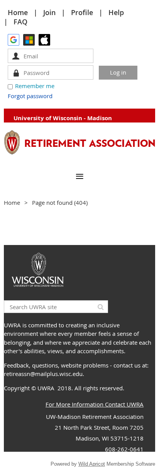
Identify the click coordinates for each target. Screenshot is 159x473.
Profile (82, 12)
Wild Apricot (91, 464)
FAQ (20, 21)
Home (18, 12)
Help (116, 12)
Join (49, 12)
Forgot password (30, 96)
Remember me (34, 86)
